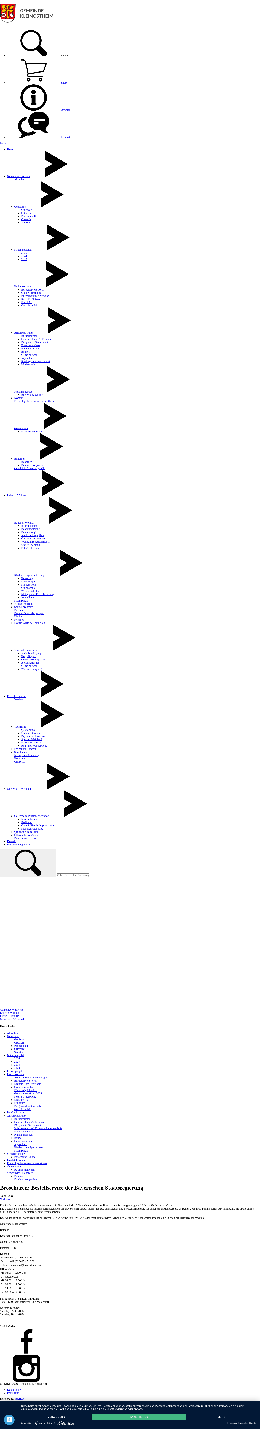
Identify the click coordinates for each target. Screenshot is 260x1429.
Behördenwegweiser (32, 465)
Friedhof (19, 619)
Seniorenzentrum (23, 606)
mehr (221, 1416)
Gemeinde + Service (18, 176)
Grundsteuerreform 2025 (28, 1093)
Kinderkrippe (28, 581)
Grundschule (28, 587)
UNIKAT (20, 1398)
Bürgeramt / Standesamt (34, 342)
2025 (24, 252)
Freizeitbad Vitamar (25, 748)
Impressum (13, 1392)
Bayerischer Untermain (34, 736)
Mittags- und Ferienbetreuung (37, 594)
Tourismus (20, 726)
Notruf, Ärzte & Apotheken (29, 622)
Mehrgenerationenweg (26, 755)
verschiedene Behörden (20, 1172)
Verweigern (56, 1416)
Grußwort (26, 209)
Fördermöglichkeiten (25, 1090)
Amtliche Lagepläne (32, 535)
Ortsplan (65, 109)
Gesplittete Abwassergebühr (29, 468)
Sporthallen (20, 752)
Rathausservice (22, 286)
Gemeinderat (21, 428)
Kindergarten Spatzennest (35, 361)
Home (10, 149)
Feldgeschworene (31, 547)
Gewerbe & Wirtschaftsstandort (31, 815)
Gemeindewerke (30, 354)
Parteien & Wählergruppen (29, 613)
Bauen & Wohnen (24, 522)
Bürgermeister (29, 335)
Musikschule (28, 364)
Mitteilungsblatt (22, 249)
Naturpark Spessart (31, 742)
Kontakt (65, 137)
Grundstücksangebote (33, 538)
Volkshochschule (23, 603)
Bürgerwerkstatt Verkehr (35, 295)
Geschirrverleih (29, 305)
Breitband (26, 822)
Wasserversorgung (31, 669)
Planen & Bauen (30, 348)
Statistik (25, 222)
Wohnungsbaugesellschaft (35, 541)
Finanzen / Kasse (30, 345)
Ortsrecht (26, 219)
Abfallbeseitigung (31, 653)
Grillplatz (19, 761)
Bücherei (19, 610)
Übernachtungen (30, 732)
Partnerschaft (28, 216)
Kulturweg (20, 758)
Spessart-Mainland (31, 739)
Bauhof (25, 351)
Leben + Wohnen (17, 495)
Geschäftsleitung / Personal (36, 338)
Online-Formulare (31, 292)
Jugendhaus (27, 358)
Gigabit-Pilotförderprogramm (37, 825)
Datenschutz (14, 1389)
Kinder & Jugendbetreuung (29, 575)
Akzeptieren (139, 1416)
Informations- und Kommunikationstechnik (38, 1128)
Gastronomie (28, 729)
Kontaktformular (16, 1160)
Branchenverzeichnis (25, 838)
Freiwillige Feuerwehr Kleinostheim (34, 401)
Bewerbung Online (32, 394)
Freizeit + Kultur (16, 696)
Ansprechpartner (23, 332)
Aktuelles (19, 179)
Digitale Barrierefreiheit (27, 1083)
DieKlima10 (21, 1099)
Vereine (18, 699)
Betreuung (27, 578)
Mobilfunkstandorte (32, 828)
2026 (17, 1058)
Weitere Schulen (30, 591)
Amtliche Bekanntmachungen (30, 1077)
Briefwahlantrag (16, 1112)
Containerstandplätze (33, 659)
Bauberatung (28, 532)
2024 (24, 256)
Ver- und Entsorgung (25, 649)
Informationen (29, 525)
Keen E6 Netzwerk (32, 299)
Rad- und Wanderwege (34, 745)
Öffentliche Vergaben (26, 834)
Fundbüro (26, 302)
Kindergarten (28, 584)
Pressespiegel (14, 1071)
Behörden (19, 458)
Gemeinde (20, 206)
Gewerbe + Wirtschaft (19, 788)
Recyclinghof (28, 656)
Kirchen (18, 616)
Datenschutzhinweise (247, 1423)
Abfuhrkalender (30, 662)
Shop (63, 82)
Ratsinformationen (31, 431)
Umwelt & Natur (30, 544)
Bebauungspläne (30, 528)
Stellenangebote (23, 391)
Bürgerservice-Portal (32, 289)
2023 (24, 259)
